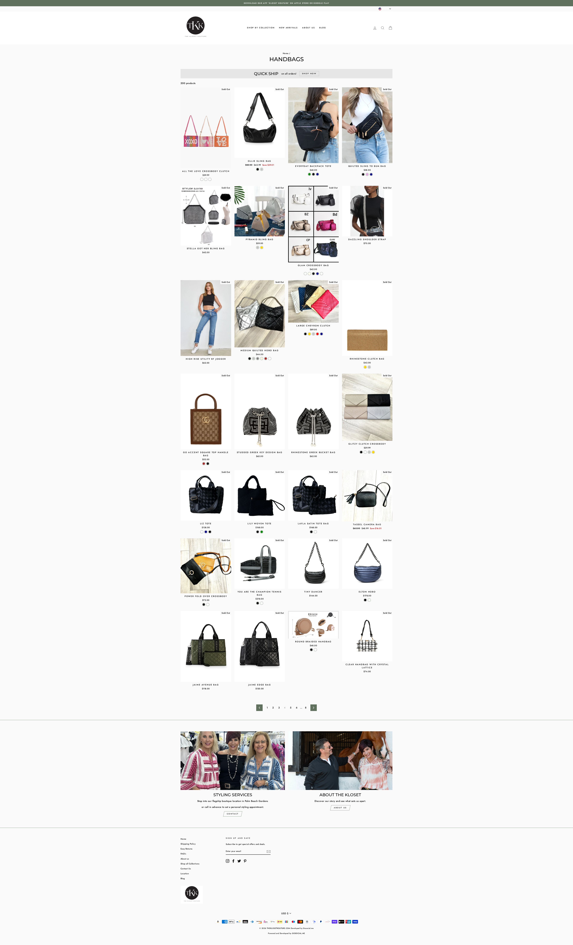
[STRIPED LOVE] (209, 179)
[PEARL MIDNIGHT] (369, 600)
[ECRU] (201, 531)
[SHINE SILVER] (261, 169)
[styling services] (233, 760)
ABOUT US (340, 807)
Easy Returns (186, 848)
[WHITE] (269, 358)
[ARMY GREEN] (309, 174)
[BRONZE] (321, 273)
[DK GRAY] (257, 358)
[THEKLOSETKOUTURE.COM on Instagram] (227, 861)
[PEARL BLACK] (257, 603)
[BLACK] (313, 174)
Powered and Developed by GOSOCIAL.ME (286, 933)
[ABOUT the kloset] (340, 760)
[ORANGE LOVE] (205, 179)
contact (233, 813)
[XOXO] (201, 179)
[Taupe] (315, 649)
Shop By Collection (261, 27)
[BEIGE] (261, 358)
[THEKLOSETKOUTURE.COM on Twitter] (239, 861)
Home (285, 53)
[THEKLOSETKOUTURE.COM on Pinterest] (245, 861)
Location (185, 873)
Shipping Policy (188, 843)
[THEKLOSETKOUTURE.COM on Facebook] (233, 861)
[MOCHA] (315, 531)
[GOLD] (261, 247)
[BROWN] (265, 358)
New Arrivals (288, 27)
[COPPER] (305, 273)
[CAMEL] (207, 604)
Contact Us (186, 868)
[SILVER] (257, 247)
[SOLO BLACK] (257, 169)
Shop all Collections (190, 863)
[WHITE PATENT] (261, 603)
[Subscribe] (269, 851)
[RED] (317, 334)
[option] (286, 3)
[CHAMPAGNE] (365, 452)
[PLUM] (367, 174)
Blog (322, 27)
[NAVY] (317, 174)
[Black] (311, 649)
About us (308, 27)
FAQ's (183, 853)
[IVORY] (309, 273)
